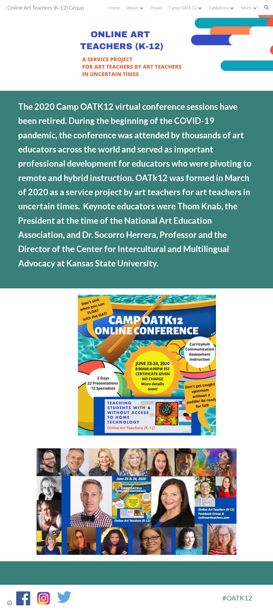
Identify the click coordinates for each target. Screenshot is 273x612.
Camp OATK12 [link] (182, 7)
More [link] (246, 7)
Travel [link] (156, 7)
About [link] (132, 7)
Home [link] (114, 7)
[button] (266, 7)
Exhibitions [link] (218, 7)
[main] (136, 189)
